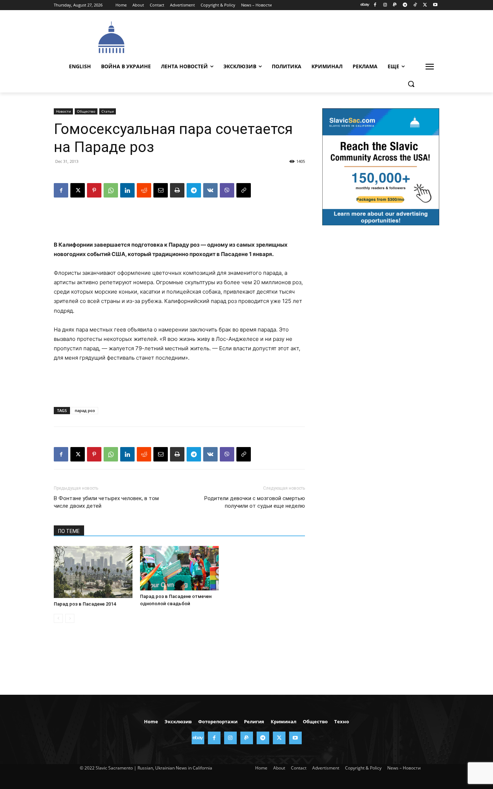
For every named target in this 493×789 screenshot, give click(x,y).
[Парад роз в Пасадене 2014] (93, 572)
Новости (63, 111)
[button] (411, 83)
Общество (86, 111)
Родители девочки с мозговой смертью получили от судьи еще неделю (254, 502)
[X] (425, 5)
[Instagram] (385, 5)
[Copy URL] (243, 190)
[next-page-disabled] (69, 618)
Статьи (107, 111)
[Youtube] (435, 5)
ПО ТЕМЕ (69, 531)
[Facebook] (375, 5)
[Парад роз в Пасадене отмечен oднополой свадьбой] (179, 568)
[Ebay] (365, 5)
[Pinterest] (94, 190)
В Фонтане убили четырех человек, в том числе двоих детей (106, 502)
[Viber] (227, 190)
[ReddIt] (144, 190)
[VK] (210, 190)
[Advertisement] (300, 36)
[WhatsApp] (111, 190)
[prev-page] (58, 618)
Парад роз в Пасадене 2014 (85, 604)
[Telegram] (405, 5)
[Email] (160, 190)
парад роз (85, 410)
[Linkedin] (127, 190)
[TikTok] (415, 5)
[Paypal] (395, 5)
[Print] (177, 190)
